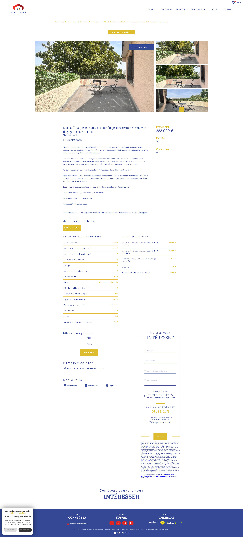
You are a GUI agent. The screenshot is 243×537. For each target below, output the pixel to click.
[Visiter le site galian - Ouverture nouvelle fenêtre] (153, 522)
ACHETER (180, 9)
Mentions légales (134, 529)
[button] (181, 109)
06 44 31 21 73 (160, 411)
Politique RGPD (157, 529)
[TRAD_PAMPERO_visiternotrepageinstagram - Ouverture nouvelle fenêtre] (124, 523)
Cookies (165, 529)
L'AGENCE (150, 9)
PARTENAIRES (198, 9)
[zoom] (94, 111)
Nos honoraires (116, 529)
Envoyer (160, 437)
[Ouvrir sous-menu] (156, 9)
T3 (105, 22)
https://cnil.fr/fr (145, 460)
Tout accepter (25, 530)
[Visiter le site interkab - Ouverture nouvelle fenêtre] (174, 523)
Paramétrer (10, 530)
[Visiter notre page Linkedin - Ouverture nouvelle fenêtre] (131, 523)
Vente (80, 22)
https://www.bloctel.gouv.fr (151, 469)
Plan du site (125, 529)
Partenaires (149, 529)
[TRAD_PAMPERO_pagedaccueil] (18, 14)
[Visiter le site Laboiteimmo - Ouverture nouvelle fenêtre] (121, 534)
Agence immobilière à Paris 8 (65, 22)
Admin (142, 529)
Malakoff (87, 22)
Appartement (97, 22)
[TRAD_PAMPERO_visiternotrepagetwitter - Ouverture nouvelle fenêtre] (118, 523)
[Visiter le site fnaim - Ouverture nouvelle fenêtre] (162, 523)
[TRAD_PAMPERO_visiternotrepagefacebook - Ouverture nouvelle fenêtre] (111, 523)
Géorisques (142, 213)
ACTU (214, 9)
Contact (228, 9)
